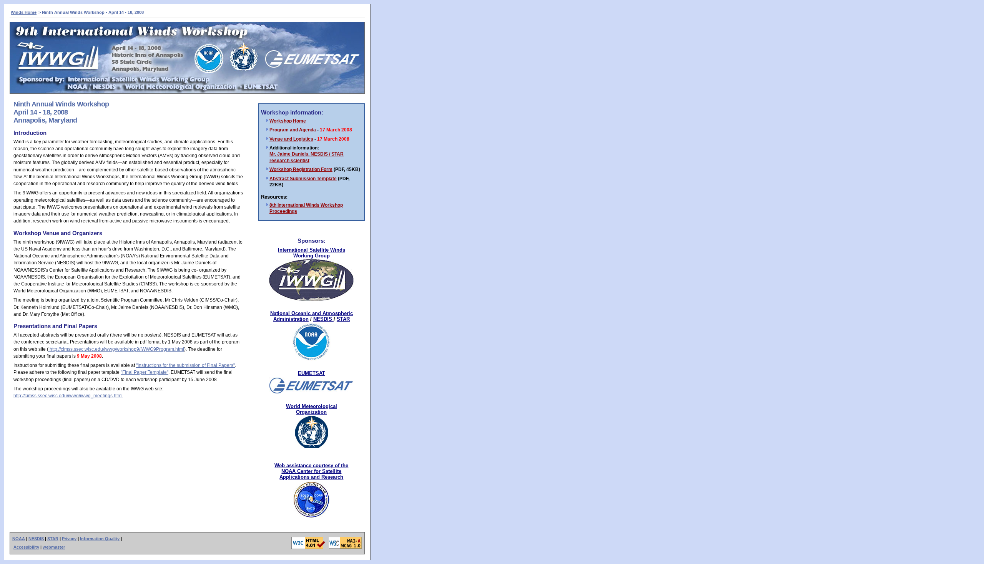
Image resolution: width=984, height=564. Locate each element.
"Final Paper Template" (144, 372)
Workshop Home (287, 121)
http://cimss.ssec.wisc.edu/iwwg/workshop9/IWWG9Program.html (116, 349)
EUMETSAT (311, 373)
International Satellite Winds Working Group (311, 253)
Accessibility (26, 547)
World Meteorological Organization (311, 409)
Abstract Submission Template (303, 178)
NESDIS (323, 319)
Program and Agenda (292, 130)
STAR (343, 319)
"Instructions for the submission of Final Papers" (185, 365)
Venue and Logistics (291, 139)
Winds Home (24, 12)
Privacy (69, 538)
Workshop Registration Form (300, 169)
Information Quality (100, 538)
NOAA (18, 538)
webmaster (54, 547)
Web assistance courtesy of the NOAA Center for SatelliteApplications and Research (311, 471)
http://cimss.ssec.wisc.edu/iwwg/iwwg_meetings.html (68, 395)
